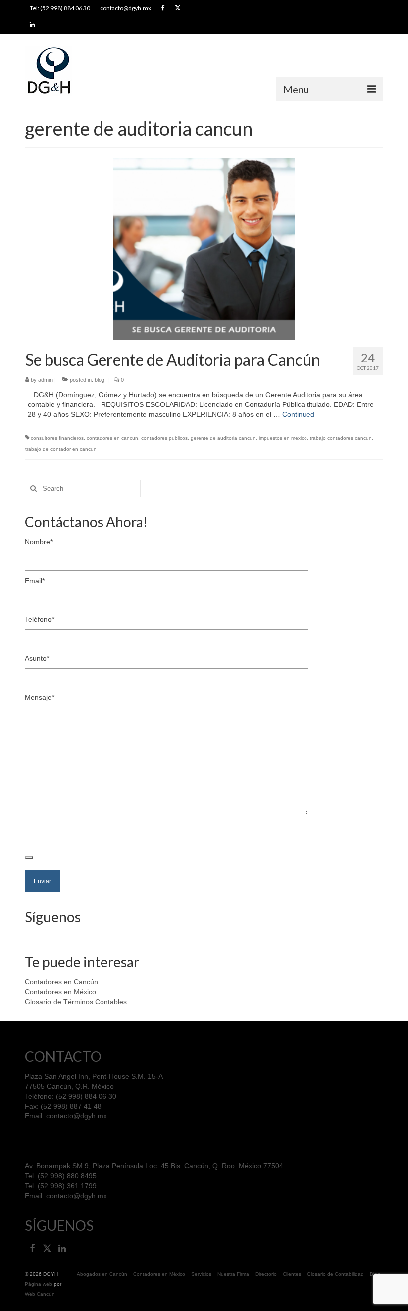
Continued (298, 414)
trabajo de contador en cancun (61, 449)
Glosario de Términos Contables (76, 1002)
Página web (38, 1284)
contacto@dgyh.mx (76, 1116)
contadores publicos (164, 438)
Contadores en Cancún (61, 982)
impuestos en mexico (283, 438)
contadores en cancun (112, 438)
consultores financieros (57, 438)
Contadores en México (60, 992)
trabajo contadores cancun (341, 438)
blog (99, 380)
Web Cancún (40, 1294)
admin (45, 380)
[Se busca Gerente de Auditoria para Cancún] (204, 248)
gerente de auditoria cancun (223, 438)
